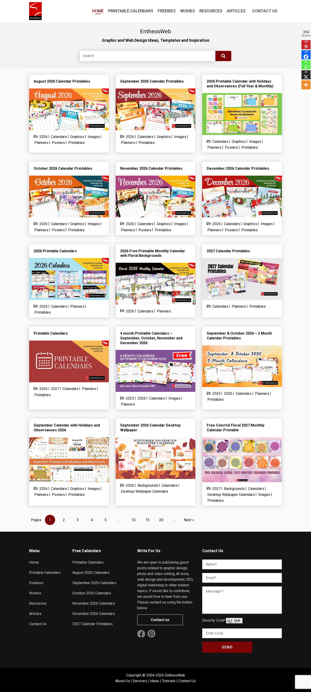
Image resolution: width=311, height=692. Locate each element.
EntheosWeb (175, 675)
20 (161, 520)
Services (140, 681)
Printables (76, 142)
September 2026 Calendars (94, 583)
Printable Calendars (130, 10)
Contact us (160, 620)
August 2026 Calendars (91, 572)
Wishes (187, 10)
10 (133, 520)
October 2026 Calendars (91, 593)
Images (94, 137)
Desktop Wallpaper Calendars (144, 491)
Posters (58, 142)
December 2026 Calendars (93, 613)
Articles (236, 10)
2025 (130, 398)
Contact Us (264, 10)
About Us (122, 681)
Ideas (154, 681)
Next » (189, 520)
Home (98, 10)
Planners (41, 142)
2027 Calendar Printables (92, 624)
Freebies (167, 10)
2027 (55, 389)
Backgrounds (148, 485)
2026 (43, 137)
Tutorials (169, 681)
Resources (210, 10)
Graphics (77, 137)
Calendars (59, 137)
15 (147, 520)
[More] (306, 84)
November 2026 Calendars (93, 603)
